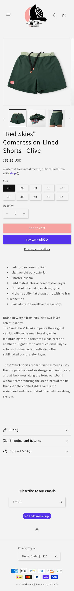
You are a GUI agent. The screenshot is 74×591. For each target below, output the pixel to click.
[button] (8, 15)
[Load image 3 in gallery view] (56, 118)
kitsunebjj (30, 584)
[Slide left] (4, 119)
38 (22, 197)
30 (35, 188)
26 (8, 188)
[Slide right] (70, 119)
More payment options (37, 249)
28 (22, 188)
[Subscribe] (60, 502)
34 (64, 189)
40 (35, 197)
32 (50, 189)
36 (11, 197)
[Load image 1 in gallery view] (17, 118)
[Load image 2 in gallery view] (36, 118)
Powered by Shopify (47, 584)
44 (61, 197)
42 (48, 197)
